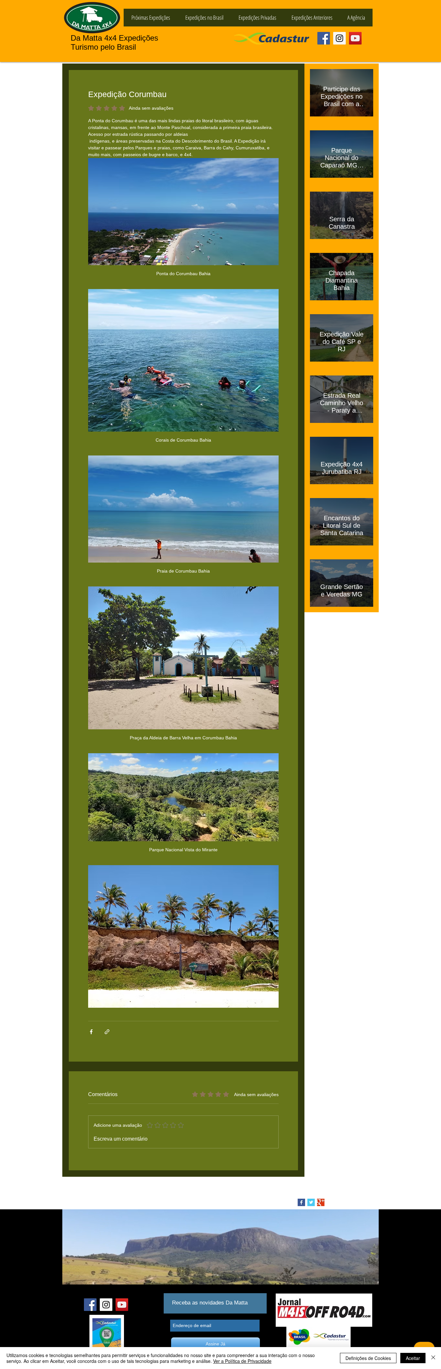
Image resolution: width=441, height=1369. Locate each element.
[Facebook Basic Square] (301, 1202)
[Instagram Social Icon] (339, 38)
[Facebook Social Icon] (323, 38)
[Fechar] (433, 1358)
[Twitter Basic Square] (311, 1202)
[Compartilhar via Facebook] (91, 1032)
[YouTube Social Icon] (355, 38)
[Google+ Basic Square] (320, 1202)
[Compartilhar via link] (107, 1032)
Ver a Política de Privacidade (242, 1361)
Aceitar (413, 1358)
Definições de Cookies (368, 1358)
